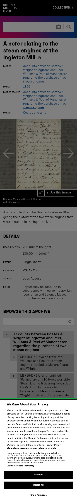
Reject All (38, 485)
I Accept (38, 475)
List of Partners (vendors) (20, 466)
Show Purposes (38, 495)
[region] (38, 450)
